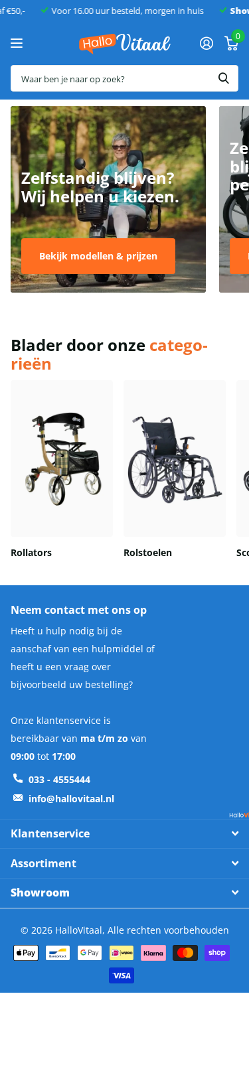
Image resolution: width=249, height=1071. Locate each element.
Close (124, 834)
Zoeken (223, 78)
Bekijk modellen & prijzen (98, 256)
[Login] (206, 43)
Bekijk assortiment (18, 43)
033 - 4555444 (59, 779)
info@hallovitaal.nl (71, 798)
